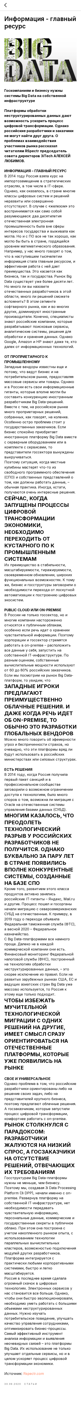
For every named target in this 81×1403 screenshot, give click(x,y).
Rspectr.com (33, 1373)
